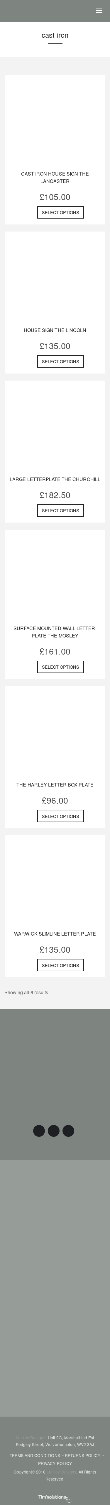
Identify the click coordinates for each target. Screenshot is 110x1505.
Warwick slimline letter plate (55, 933)
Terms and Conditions (35, 1455)
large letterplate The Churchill (55, 479)
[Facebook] (39, 1131)
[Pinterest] (54, 1131)
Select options (60, 212)
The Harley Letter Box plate (54, 784)
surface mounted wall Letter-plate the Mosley (55, 632)
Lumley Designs (30, 1437)
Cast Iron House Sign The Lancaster (55, 177)
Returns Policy (83, 1455)
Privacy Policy (55, 1463)
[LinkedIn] (68, 1131)
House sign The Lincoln (55, 330)
